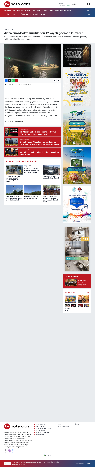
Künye (59, 424)
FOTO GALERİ (18, 10)
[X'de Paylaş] (9, 80)
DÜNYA (44, 10)
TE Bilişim (88, 463)
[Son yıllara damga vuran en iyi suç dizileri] (83, 299)
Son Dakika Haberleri (42, 432)
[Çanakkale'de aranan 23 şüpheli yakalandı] (32, 167)
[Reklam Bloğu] (77, 55)
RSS (8, 463)
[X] (5, 450)
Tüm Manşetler (40, 430)
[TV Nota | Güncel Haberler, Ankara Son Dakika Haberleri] (17, 4)
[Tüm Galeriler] (88, 293)
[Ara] (88, 10)
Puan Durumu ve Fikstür (43, 428)
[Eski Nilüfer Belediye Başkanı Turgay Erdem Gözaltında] (86, 305)
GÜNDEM (7, 10)
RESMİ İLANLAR (39, 14)
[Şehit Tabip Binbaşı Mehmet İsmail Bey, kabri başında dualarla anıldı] (51, 190)
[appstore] (47, 455)
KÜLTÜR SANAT (66, 10)
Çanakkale (8, 29)
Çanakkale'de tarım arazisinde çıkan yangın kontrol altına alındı (14, 198)
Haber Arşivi (40, 434)
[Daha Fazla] (16, 80)
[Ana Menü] (88, 14)
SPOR (56, 10)
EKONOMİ (36, 10)
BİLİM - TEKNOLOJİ (12, 14)
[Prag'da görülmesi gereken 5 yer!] (70, 299)
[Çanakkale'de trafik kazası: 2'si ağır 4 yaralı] (51, 170)
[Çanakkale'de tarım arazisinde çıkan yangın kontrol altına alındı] (14, 190)
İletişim (77, 424)
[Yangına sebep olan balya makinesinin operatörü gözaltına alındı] (14, 170)
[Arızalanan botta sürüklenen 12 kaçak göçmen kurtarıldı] (32, 61)
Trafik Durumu (40, 426)
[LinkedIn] (12, 450)
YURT (51, 10)
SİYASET (28, 10)
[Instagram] (9, 450)
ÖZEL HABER (26, 14)
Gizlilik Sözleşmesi (63, 426)
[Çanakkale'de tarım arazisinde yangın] (32, 190)
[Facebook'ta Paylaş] (6, 80)
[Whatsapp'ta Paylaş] (13, 80)
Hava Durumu (40, 424)
